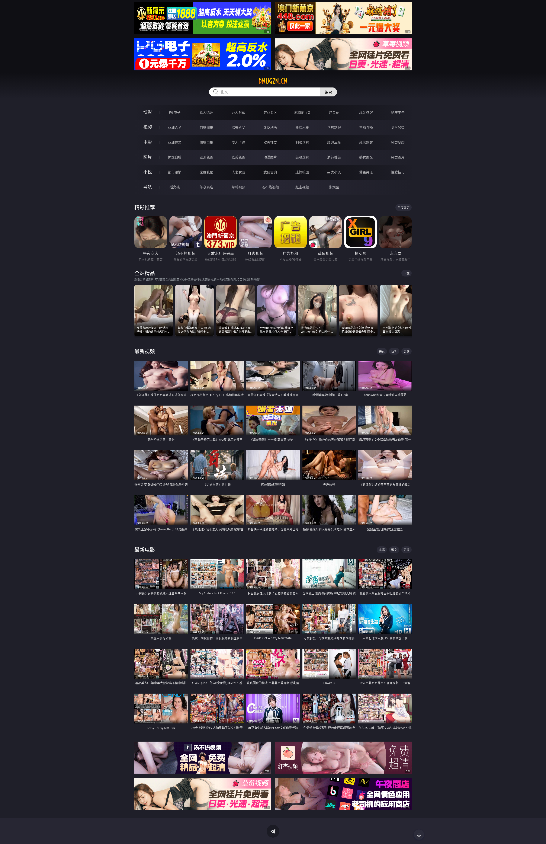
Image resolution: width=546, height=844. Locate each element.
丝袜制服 (334, 127)
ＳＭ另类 (398, 127)
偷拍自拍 (206, 142)
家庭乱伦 (206, 172)
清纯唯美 (334, 157)
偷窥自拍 (175, 157)
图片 (147, 157)
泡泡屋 (334, 187)
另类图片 (398, 157)
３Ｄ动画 (270, 127)
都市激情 (175, 172)
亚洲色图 (206, 157)
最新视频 (144, 351)
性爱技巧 (398, 172)
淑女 (394, 550)
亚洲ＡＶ (175, 127)
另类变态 (398, 142)
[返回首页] (419, 834)
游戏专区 (270, 112)
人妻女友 (238, 172)
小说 (147, 172)
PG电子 (174, 112)
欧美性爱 (270, 142)
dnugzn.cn (273, 81)
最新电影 (144, 549)
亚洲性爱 (175, 142)
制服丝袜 (302, 142)
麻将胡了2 (302, 112)
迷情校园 (302, 172)
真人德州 (206, 112)
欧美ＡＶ (238, 127)
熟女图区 (366, 157)
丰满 (382, 550)
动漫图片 (270, 157)
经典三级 (334, 142)
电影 (147, 142)
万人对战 (238, 112)
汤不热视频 (270, 187)
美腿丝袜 (302, 157)
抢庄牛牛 (398, 112)
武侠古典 (270, 172)
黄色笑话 (366, 172)
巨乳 (394, 351)
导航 (147, 187)
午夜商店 (206, 187)
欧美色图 (238, 157)
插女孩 (175, 187)
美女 (382, 351)
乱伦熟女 (366, 142)
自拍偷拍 (206, 127)
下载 (407, 273)
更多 (407, 351)
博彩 (147, 112)
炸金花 (334, 112)
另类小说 (334, 172)
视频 (147, 127)
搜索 (328, 92)
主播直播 (366, 127)
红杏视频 (302, 187)
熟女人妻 (302, 127)
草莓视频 (238, 187)
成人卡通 (238, 142)
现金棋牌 (366, 112)
